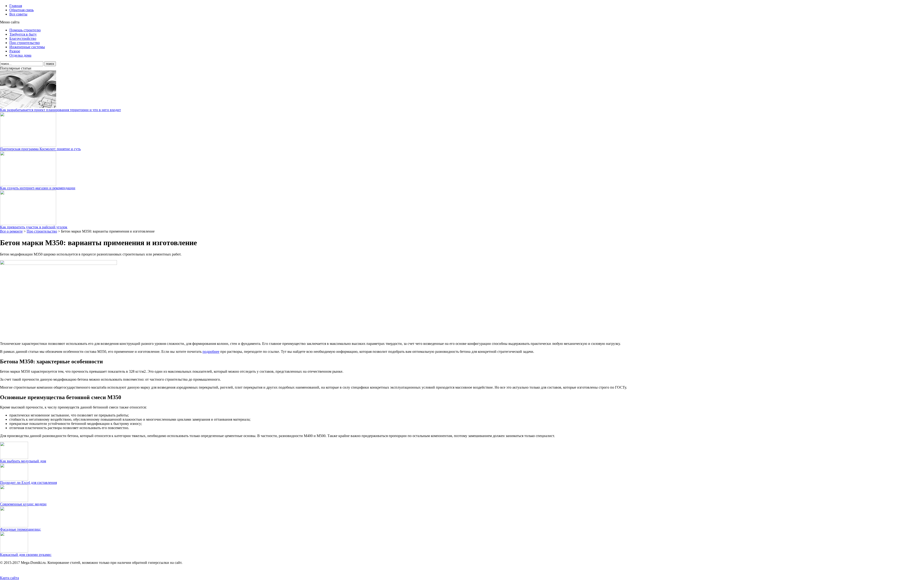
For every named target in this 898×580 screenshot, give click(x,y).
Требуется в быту (23, 34)
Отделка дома (20, 55)
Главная (15, 6)
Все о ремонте (11, 231)
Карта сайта (9, 578)
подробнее (211, 352)
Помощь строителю (25, 30)
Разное (14, 51)
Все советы (18, 14)
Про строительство (24, 43)
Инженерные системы (27, 47)
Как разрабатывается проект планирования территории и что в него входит (60, 110)
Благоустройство (22, 38)
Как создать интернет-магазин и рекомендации (37, 188)
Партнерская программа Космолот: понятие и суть (40, 149)
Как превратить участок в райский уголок (33, 227)
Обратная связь (21, 10)
